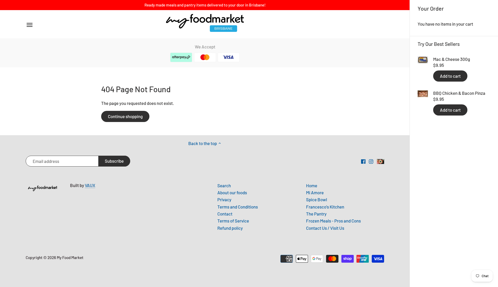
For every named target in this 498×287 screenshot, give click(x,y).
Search (224, 185)
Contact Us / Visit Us (325, 228)
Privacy (224, 199)
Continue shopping (125, 116)
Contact (224, 213)
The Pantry (316, 213)
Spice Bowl (316, 199)
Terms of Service (233, 220)
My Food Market (70, 257)
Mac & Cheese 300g (451, 59)
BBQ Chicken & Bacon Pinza (459, 93)
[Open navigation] (29, 25)
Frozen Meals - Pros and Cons (333, 220)
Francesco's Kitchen (325, 206)
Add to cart (450, 75)
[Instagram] (371, 161)
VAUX (90, 185)
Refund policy (230, 228)
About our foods (232, 192)
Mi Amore (315, 192)
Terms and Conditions (237, 206)
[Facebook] (363, 161)
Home (311, 185)
